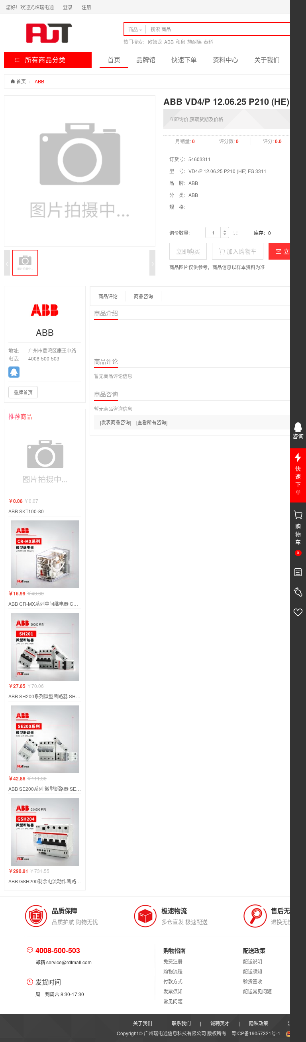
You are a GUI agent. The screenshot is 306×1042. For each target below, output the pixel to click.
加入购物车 (241, 251)
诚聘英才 (220, 1023)
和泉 (180, 41)
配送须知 (252, 971)
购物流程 (172, 971)
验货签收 (252, 981)
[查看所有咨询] (151, 422)
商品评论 (108, 296)
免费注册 (172, 961)
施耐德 (194, 41)
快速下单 (184, 59)
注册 (86, 7)
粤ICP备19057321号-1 (256, 1033)
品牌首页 (23, 392)
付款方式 (172, 981)
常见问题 (172, 1001)
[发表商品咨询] (115, 422)
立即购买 (188, 251)
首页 (114, 59)
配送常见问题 (257, 991)
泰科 (208, 41)
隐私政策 (258, 1023)
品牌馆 (145, 59)
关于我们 (267, 59)
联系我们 (181, 1023)
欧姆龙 (155, 41)
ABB (169, 41)
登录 (68, 7)
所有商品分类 (44, 59)
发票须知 (172, 991)
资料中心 (225, 59)
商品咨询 (143, 296)
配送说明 (252, 961)
